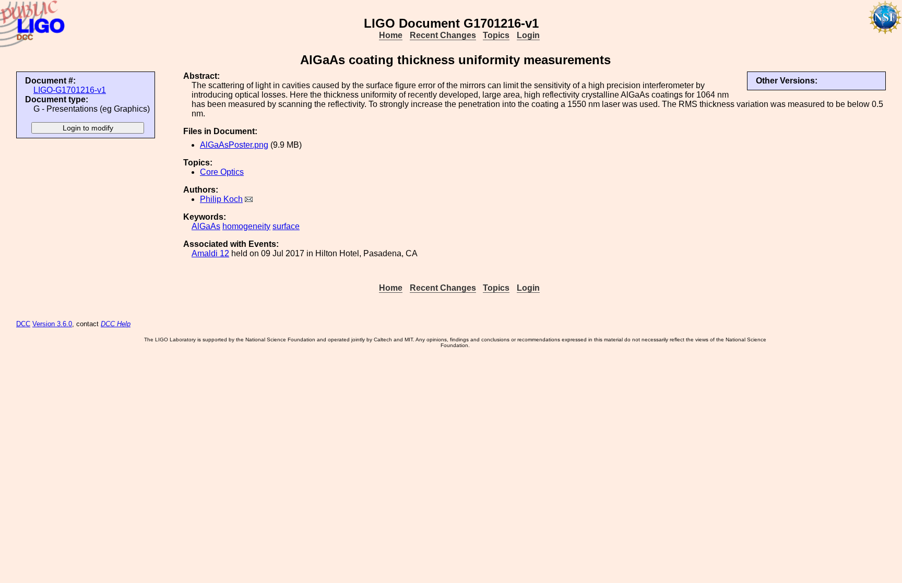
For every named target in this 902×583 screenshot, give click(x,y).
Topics (496, 35)
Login (528, 35)
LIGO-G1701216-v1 (69, 90)
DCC (23, 324)
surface (286, 226)
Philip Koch (221, 199)
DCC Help (115, 324)
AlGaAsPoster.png (234, 144)
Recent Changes (443, 35)
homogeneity (246, 226)
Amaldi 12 (210, 253)
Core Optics (222, 172)
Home (390, 35)
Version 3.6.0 (52, 324)
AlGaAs (206, 226)
